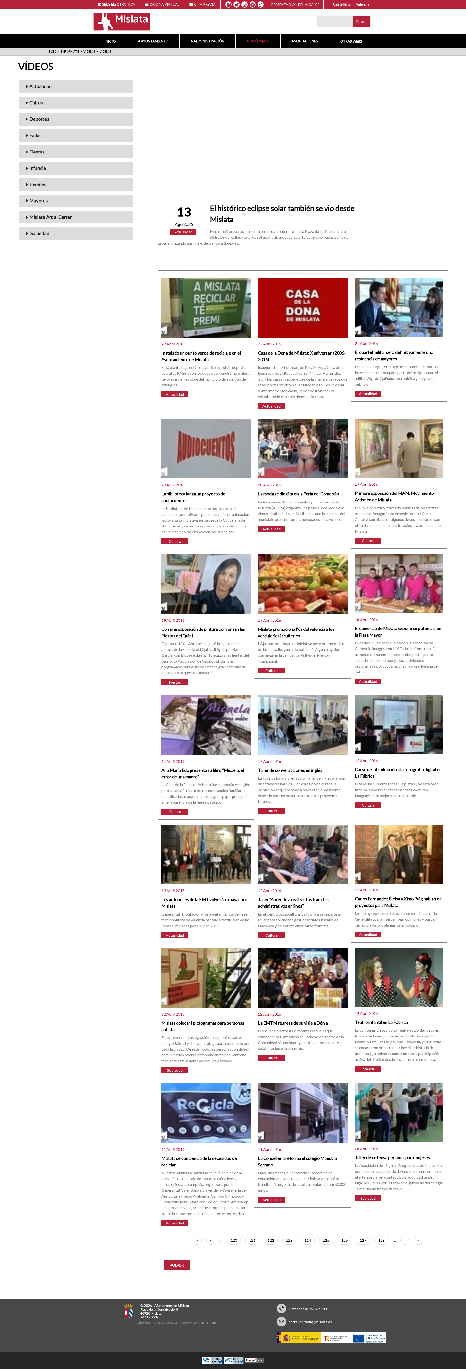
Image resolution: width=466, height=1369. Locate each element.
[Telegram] (252, 4)
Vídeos (89, 51)
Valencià (362, 4)
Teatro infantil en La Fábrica (381, 1022)
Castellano (342, 4)
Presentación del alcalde (295, 4)
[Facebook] (228, 4)
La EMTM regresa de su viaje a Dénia (293, 1023)
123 (291, 1240)
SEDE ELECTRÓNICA (118, 4)
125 (328, 1240)
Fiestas (37, 151)
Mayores (38, 200)
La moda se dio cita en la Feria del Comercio (298, 493)
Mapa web (185, 1322)
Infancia (37, 168)
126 (346, 1240)
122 (272, 1240)
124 (309, 1241)
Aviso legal (143, 1322)
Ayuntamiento (154, 41)
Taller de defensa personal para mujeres (392, 1157)
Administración (209, 41)
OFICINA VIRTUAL (164, 4)
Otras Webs (351, 41)
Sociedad (39, 233)
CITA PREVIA (205, 4)
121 (254, 1240)
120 (236, 1240)
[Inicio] (118, 21)
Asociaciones (305, 41)
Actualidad (40, 86)
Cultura (37, 102)
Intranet (212, 1322)
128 (383, 1240)
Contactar (199, 1322)
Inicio (110, 41)
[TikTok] (261, 4)
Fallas (35, 135)
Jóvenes (37, 184)
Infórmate (259, 41)
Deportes (39, 119)
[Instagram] (244, 4)
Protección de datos (165, 1322)
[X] (236, 4)
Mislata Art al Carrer (50, 217)
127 (365, 1240)
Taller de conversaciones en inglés (290, 770)
